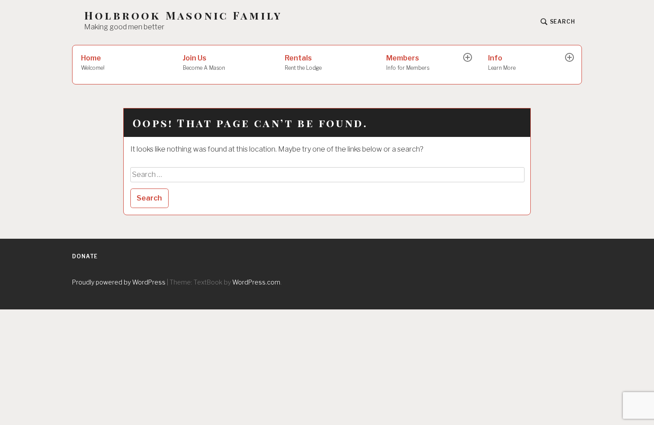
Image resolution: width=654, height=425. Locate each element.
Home (93, 62)
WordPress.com (256, 282)
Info (502, 62)
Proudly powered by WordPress (119, 282)
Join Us (204, 62)
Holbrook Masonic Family (183, 15)
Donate (85, 256)
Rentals (303, 62)
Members (407, 62)
